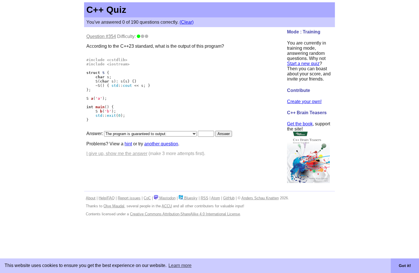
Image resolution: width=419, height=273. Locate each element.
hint (128, 143)
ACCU (167, 206)
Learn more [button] (180, 265)
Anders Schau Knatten (260, 198)
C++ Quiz (106, 10)
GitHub (229, 198)
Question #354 (101, 36)
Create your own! (304, 101)
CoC (147, 198)
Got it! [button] (405, 265)
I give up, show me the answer (116, 153)
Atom (215, 198)
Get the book (300, 123)
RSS (204, 198)
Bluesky (190, 198)
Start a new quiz (303, 63)
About (90, 198)
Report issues (129, 198)
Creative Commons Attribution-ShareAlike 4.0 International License (185, 214)
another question (161, 143)
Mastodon (166, 198)
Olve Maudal (113, 206)
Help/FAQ (107, 198)
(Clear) (187, 22)
